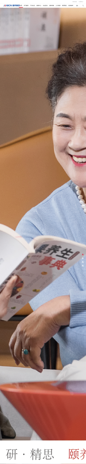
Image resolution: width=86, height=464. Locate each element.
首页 (21, 5)
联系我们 (64, 5)
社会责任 (45, 5)
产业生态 (32, 5)
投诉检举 (70, 5)
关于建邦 (26, 5)
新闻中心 (39, 5)
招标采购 (51, 5)
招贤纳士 (81, 1)
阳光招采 (75, 1)
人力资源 (58, 5)
